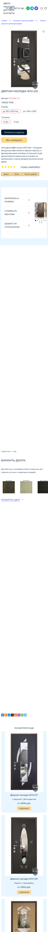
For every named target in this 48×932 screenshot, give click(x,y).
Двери (6, 174)
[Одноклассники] (5, 715)
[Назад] (36, 210)
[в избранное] (43, 32)
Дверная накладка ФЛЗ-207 (24, 795)
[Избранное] (45, 8)
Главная (4, 20)
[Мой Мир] (9, 715)
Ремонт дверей (31, 174)
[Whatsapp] (28, 8)
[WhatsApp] (22, 715)
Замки (16, 174)
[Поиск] (41, 8)
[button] (35, 220)
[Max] (36, 8)
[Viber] (18, 715)
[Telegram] (32, 8)
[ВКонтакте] (2, 715)
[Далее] (45, 210)
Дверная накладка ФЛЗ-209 (24, 878)
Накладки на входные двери (23, 20)
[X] (12, 715)
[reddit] (15, 715)
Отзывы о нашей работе (30, 167)
